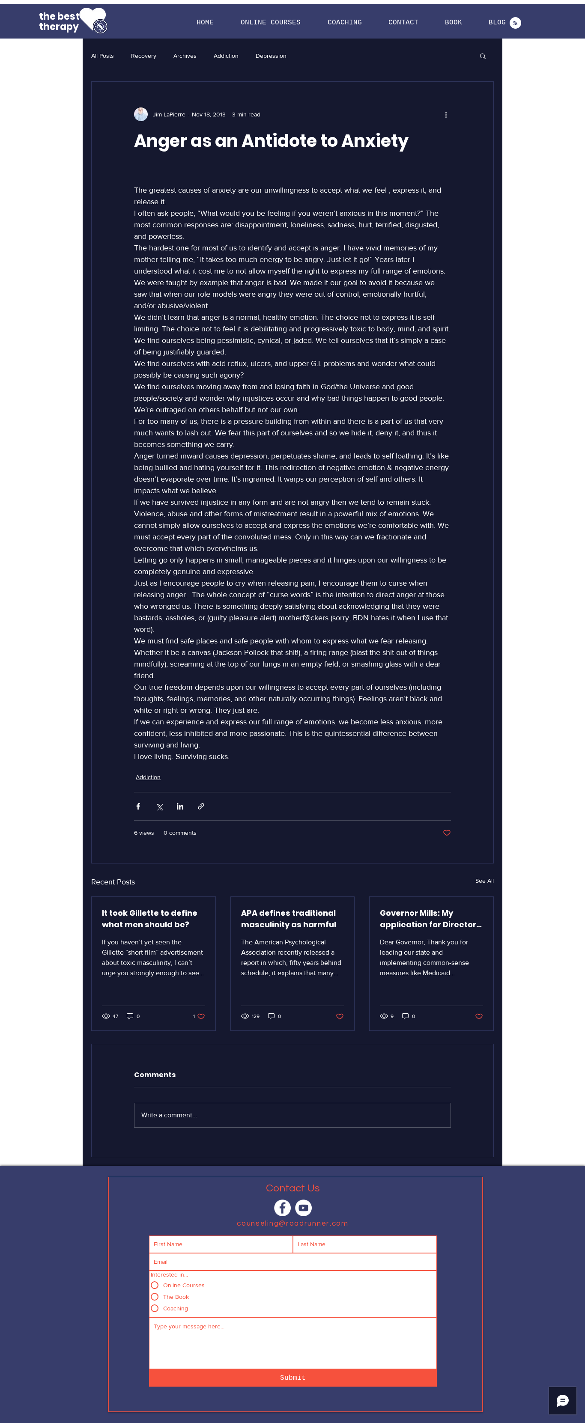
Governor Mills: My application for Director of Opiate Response (428, 919)
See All (484, 880)
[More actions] (446, 114)
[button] (270, 23)
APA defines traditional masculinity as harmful (288, 919)
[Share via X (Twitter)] (159, 806)
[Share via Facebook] (138, 806)
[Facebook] (282, 1208)
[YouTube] (303, 1208)
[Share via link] (201, 806)
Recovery (143, 55)
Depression (271, 55)
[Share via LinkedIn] (180, 806)
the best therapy (59, 21)
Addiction (226, 55)
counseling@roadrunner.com (293, 1223)
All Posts (102, 55)
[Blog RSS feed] (515, 23)
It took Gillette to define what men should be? (149, 919)
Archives (185, 55)
